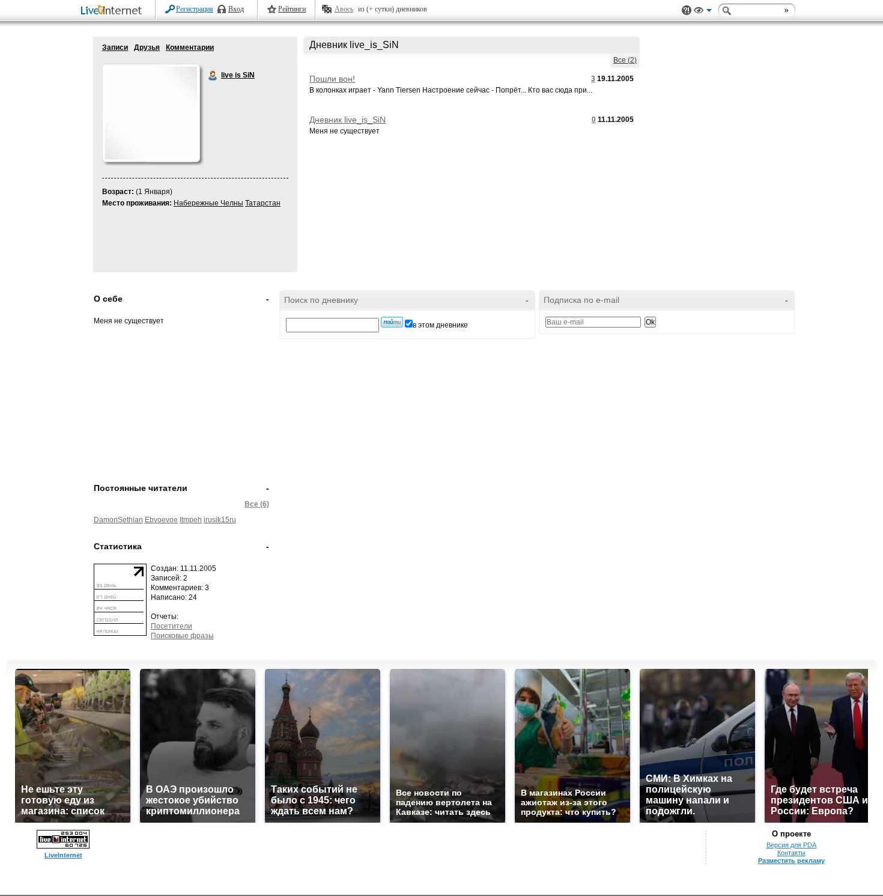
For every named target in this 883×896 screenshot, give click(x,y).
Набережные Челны (208, 203)
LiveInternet (113, 11)
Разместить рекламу (791, 860)
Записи (115, 47)
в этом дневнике (440, 325)
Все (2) (625, 60)
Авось (344, 9)
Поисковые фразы (182, 636)
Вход (236, 9)
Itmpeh (191, 520)
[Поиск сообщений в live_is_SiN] (392, 322)
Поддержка (686, 10)
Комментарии (190, 47)
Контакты (791, 852)
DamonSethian (118, 520)
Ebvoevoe (161, 520)
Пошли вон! (332, 79)
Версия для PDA (791, 845)
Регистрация (194, 9)
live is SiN (213, 76)
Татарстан (263, 203)
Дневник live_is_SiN (347, 119)
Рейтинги (292, 9)
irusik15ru (220, 520)
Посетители (171, 626)
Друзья (147, 47)
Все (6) (256, 504)
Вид (703, 12)
